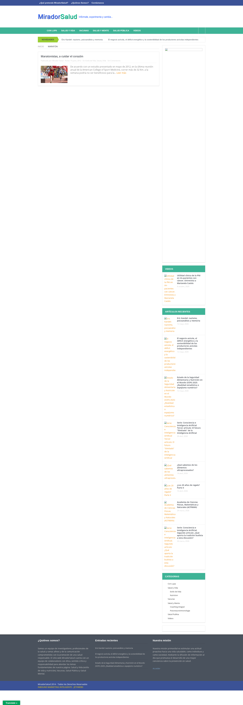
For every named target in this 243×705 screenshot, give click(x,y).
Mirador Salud (57, 60)
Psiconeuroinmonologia (180, 610)
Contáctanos (98, 3)
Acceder (156, 668)
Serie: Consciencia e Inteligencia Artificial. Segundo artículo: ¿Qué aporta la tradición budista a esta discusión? (190, 532)
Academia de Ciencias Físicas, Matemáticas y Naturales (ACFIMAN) (187, 505)
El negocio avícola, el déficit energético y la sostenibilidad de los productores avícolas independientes (153, 39)
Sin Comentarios (114, 60)
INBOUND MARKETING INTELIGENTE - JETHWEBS (60, 687)
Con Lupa (52, 30)
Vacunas (84, 30)
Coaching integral (177, 607)
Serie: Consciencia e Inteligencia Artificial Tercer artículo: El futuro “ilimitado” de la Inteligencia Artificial (189, 427)
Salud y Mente (101, 30)
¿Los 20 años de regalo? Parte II (188, 486)
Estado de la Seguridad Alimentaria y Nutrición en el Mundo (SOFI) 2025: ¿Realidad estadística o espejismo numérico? (189, 382)
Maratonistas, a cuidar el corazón (62, 56)
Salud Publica (173, 614)
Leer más (122, 72)
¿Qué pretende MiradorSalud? (53, 3)
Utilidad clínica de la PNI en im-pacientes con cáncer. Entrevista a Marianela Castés (188, 279)
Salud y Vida (68, 30)
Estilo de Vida (91, 60)
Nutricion (174, 595)
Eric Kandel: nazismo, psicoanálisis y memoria (82, 39)
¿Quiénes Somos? (80, 3)
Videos (137, 30)
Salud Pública (121, 30)
